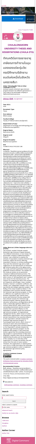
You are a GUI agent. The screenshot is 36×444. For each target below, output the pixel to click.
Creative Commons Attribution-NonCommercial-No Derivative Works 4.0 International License (18, 361)
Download (18, 19)
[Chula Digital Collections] (18, 10)
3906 (31, 30)
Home (20, 30)
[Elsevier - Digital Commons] (18, 440)
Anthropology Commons (11, 385)
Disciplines (5, 423)
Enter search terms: (8, 395)
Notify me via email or (10, 413)
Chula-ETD (26, 30)
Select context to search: (9, 405)
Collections (5, 421)
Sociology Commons (26, 385)
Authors (4, 426)
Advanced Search (7, 410)
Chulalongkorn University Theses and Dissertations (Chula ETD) (18, 48)
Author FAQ (5, 433)
